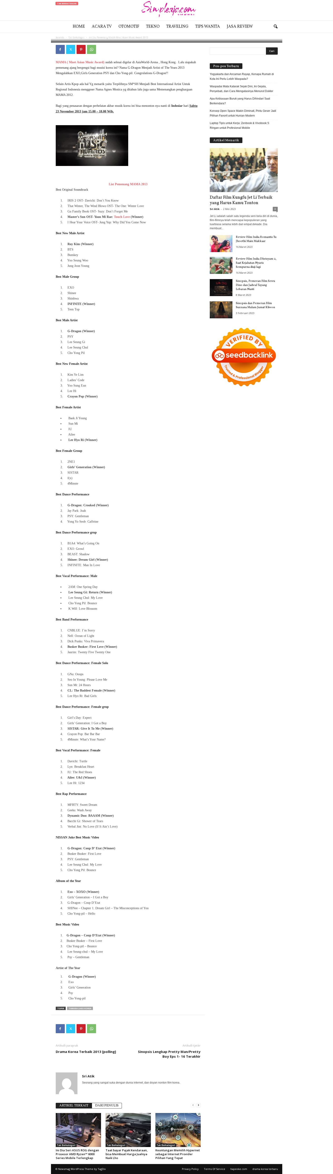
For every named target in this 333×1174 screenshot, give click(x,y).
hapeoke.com (238, 1169)
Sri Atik (70, 37)
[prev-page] (193, 1105)
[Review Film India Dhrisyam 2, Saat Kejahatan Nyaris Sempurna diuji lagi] (221, 265)
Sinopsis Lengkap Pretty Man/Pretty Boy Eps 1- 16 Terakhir (169, 1054)
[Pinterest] (81, 49)
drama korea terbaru (265, 1169)
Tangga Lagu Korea (80, 1008)
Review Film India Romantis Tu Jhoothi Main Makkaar (256, 239)
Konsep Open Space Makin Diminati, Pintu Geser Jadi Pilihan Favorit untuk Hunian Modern (243, 113)
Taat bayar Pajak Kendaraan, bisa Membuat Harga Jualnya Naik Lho (127, 1154)
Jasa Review (240, 26)
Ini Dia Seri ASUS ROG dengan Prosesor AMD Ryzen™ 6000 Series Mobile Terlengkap (77, 1154)
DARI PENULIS (106, 1105)
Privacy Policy (190, 1169)
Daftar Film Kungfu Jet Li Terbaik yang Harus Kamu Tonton (241, 200)
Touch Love (122, 217)
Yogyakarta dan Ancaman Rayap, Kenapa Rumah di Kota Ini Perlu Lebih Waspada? (242, 76)
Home (79, 26)
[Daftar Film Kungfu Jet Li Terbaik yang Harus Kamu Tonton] (244, 170)
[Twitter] (70, 49)
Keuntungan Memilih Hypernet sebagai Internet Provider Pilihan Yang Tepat (177, 1154)
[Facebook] (60, 49)
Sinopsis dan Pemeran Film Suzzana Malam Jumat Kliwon (255, 305)
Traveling (177, 26)
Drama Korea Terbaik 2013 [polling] (86, 1051)
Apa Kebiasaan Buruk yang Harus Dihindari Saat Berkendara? (240, 101)
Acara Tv (102, 26)
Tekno (152, 26)
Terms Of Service (214, 1169)
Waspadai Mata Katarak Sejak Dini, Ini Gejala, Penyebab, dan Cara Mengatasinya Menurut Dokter (241, 89)
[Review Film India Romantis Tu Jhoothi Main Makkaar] (221, 243)
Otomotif (128, 26)
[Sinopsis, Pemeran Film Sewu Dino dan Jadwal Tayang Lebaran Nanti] (221, 287)
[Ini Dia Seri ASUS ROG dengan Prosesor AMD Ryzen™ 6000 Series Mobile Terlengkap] (78, 1130)
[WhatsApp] (91, 49)
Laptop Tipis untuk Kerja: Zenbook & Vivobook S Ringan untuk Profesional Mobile (239, 125)
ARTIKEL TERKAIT (73, 1105)
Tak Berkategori (67, 3)
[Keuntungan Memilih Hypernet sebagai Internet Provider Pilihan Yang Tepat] (178, 1130)
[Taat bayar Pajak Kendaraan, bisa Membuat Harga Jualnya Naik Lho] (128, 1130)
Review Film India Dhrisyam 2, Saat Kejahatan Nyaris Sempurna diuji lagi (256, 263)
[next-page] (198, 1105)
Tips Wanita (207, 26)
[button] (275, 27)
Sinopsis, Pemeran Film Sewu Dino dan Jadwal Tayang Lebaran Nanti (255, 285)
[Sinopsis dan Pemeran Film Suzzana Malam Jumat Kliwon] (221, 309)
